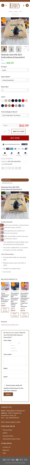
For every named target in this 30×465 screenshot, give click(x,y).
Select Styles (5, 77)
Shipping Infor (7, 183)
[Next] (26, 31)
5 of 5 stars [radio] (7, 350)
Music (16, 11)
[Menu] (2, 5)
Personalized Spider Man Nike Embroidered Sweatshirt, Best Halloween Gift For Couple (15, 300)
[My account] (23, 5)
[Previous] (3, 31)
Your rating (8, 340)
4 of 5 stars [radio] (7, 348)
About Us (6, 450)
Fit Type (4, 67)
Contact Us (6, 447)
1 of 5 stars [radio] (6, 343)
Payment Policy (8, 436)
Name (6, 368)
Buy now (15, 138)
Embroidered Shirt (16, 161)
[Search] (6, 5)
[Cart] (27, 5)
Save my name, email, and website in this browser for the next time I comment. (13, 387)
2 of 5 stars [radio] (14, 343)
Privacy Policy (7, 430)
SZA (20, 11)
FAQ (4, 453)
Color (3, 97)
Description (6, 180)
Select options (5, 310)
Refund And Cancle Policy (11, 439)
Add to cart (19, 131)
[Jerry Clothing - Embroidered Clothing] (15, 5)
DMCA (5, 433)
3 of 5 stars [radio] (7, 345)
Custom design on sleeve (9, 112)
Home (10, 11)
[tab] (15, 180)
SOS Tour (6, 164)
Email (6, 376)
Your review (8, 354)
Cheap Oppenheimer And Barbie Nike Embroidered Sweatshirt (5, 297)
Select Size (5, 87)
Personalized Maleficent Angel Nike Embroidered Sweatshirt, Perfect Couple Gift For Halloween (24, 300)
